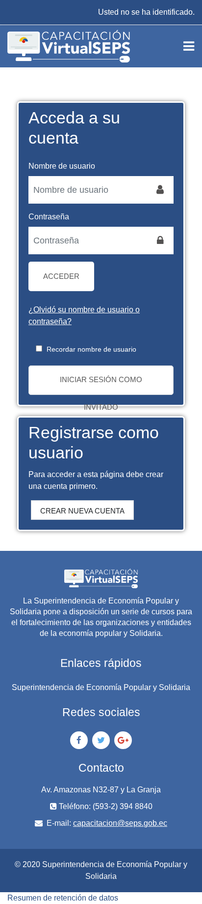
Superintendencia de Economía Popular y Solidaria (101, 687)
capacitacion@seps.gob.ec (120, 823)
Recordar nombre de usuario (91, 349)
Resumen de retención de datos (62, 898)
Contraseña (48, 216)
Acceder (61, 276)
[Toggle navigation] (189, 46)
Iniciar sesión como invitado (101, 385)
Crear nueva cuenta (82, 511)
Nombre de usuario (61, 166)
